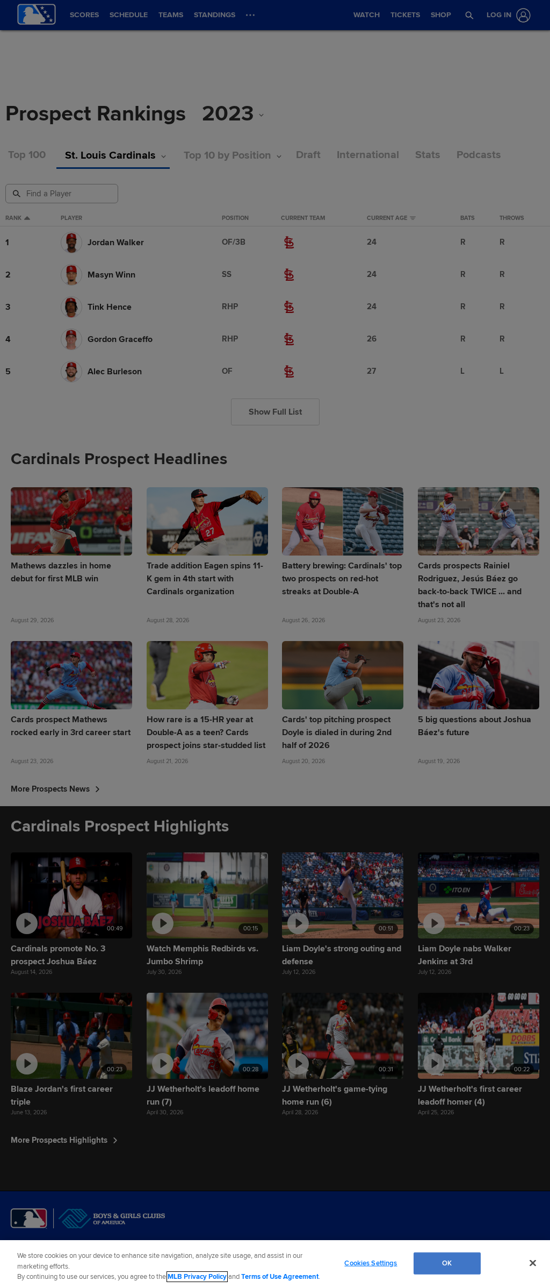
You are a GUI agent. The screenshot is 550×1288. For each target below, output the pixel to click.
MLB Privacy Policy (197, 1276)
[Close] (533, 1263)
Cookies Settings (370, 1262)
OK (447, 1262)
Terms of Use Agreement (280, 1276)
